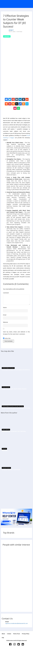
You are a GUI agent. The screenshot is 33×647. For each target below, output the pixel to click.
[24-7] (4, 581)
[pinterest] (9, 103)
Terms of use (16, 633)
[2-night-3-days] (4, 575)
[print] (15, 108)
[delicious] (20, 103)
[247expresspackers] (4, 586)
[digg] (16, 103)
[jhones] (4, 601)
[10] (4, 560)
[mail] (27, 103)
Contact (9, 633)
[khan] (4, 549)
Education (12, 368)
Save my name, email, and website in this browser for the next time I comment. (16, 333)
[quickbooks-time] (4, 596)
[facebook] (6, 99)
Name (5, 307)
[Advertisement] (16, 81)
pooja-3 (11, 30)
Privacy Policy (25, 633)
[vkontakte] (16, 99)
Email (4, 315)
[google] (13, 99)
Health (3, 429)
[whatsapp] (18, 108)
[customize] (4, 570)
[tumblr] (23, 99)
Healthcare (7, 429)
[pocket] (13, 103)
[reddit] (6, 103)
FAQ (3, 637)
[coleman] (4, 607)
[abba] (4, 554)
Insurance (4, 448)
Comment (6, 293)
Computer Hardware (6, 467)
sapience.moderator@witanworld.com (16, 623)
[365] (4, 591)
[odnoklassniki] (23, 103)
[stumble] (27, 99)
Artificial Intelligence (6, 368)
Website (5, 322)
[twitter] (9, 99)
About (3, 633)
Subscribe (7, 338)
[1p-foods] (4, 565)
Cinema (3, 387)
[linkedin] (20, 99)
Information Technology (18, 406)
